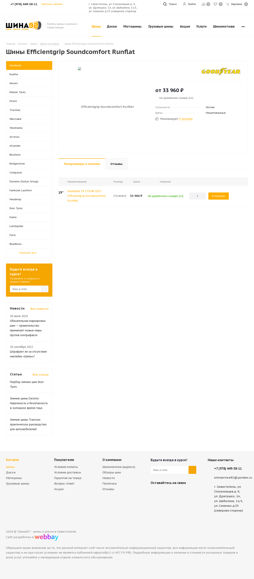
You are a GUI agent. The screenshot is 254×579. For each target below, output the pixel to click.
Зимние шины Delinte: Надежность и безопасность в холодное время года (29, 403)
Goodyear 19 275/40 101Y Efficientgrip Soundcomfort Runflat (86, 195)
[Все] (243, 26)
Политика (109, 483)
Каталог (12, 460)
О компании (111, 460)
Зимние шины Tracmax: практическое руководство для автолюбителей (28, 424)
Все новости (39, 309)
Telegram (164, 492)
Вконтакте (155, 492)
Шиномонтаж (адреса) (118, 467)
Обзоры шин (111, 472)
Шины (10, 467)
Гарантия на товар (67, 478)
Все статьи (40, 374)
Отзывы (108, 489)
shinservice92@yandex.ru (233, 477)
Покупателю (64, 460)
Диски (10, 472)
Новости (108, 478)
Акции (59, 489)
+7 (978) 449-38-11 (228, 468)
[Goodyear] (221, 71)
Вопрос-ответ (64, 483)
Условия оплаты (66, 467)
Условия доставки (67, 472)
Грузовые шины (17, 483)
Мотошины (14, 478)
